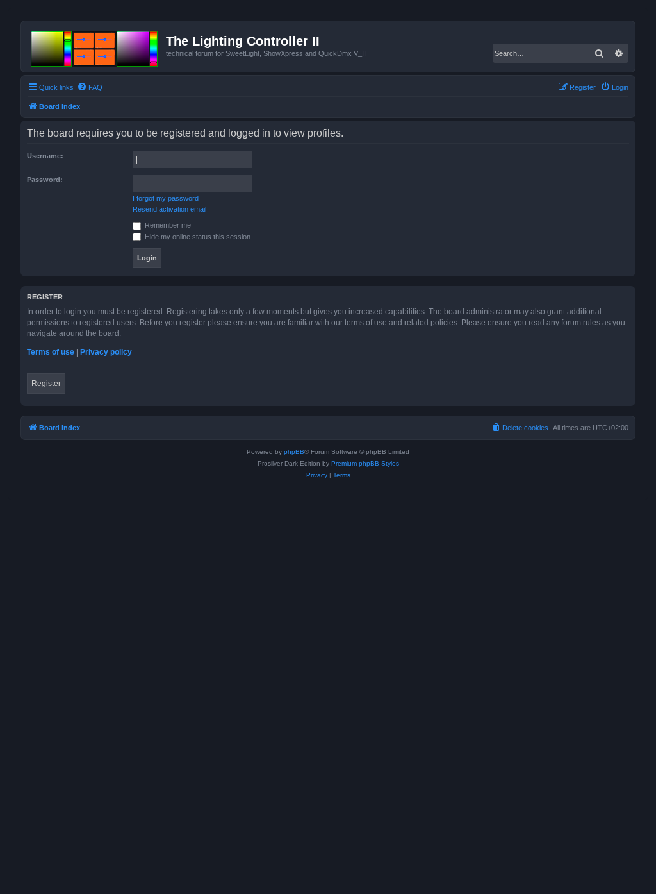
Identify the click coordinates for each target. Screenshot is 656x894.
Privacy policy (106, 352)
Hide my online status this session (196, 236)
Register (46, 383)
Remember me (167, 225)
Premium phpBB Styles (365, 463)
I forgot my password (166, 198)
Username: (45, 156)
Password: (45, 179)
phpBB (294, 451)
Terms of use (50, 352)
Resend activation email (169, 209)
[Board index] (95, 46)
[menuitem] (89, 87)
